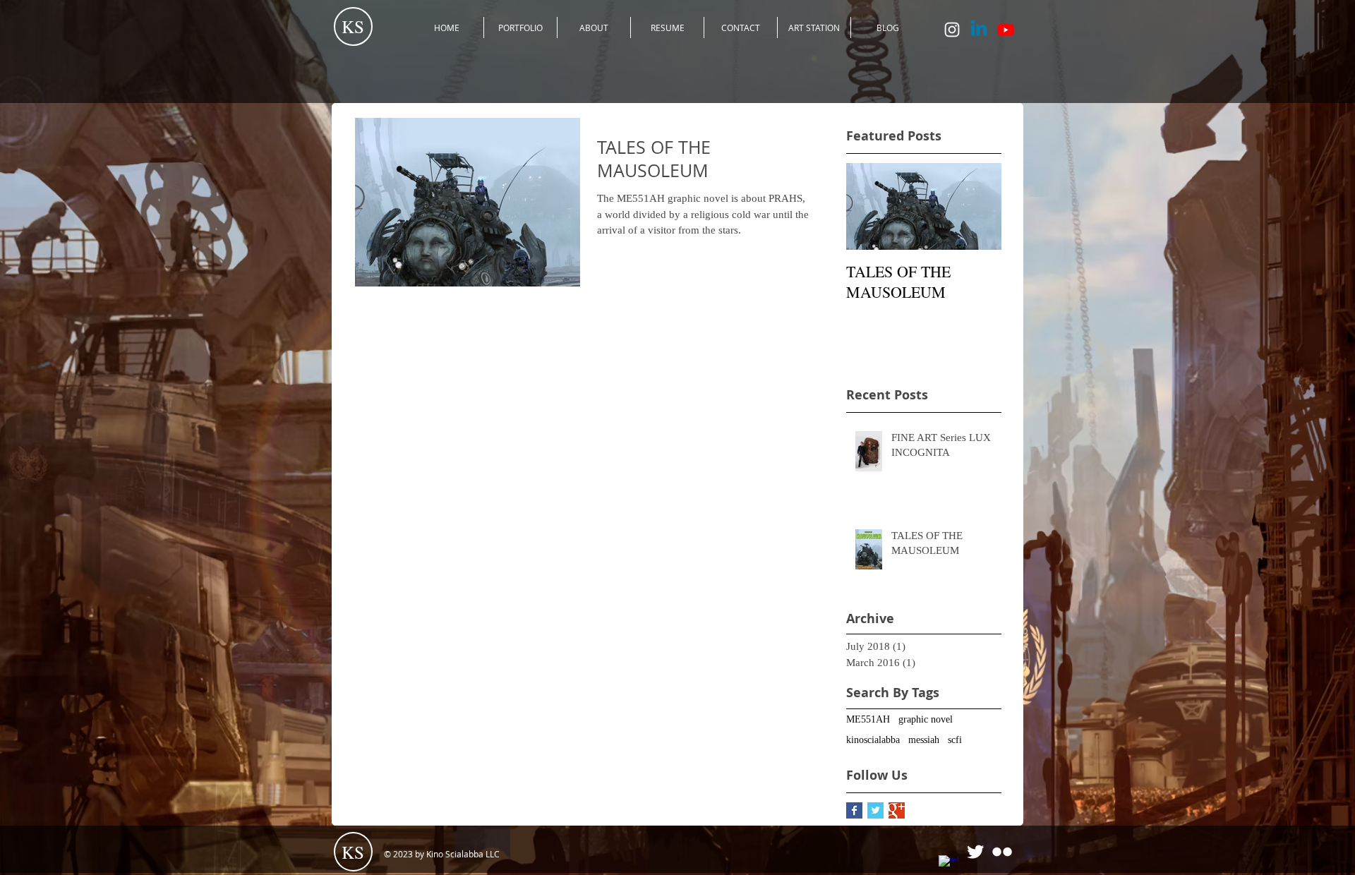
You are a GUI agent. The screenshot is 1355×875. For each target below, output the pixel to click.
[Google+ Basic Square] (897, 810)
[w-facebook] (948, 865)
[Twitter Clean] (975, 852)
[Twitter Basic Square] (875, 810)
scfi (955, 740)
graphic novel (925, 719)
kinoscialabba (873, 740)
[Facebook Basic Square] (854, 810)
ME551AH (868, 719)
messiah (923, 740)
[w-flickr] (1002, 852)
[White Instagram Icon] (952, 30)
